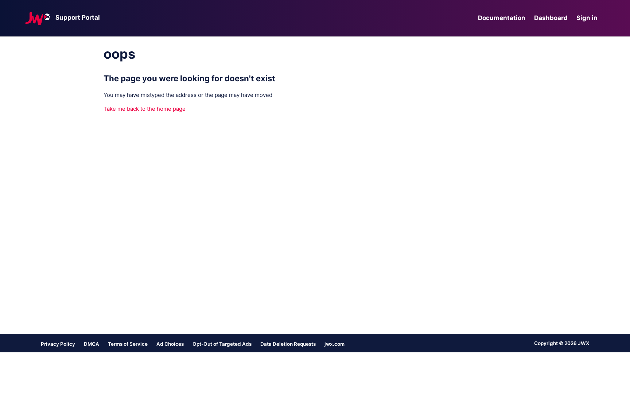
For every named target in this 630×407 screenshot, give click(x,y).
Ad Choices (170, 344)
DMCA (91, 344)
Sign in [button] (587, 17)
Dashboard (551, 17)
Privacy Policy (58, 344)
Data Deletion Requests (288, 344)
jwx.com (334, 344)
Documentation (501, 17)
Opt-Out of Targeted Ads (222, 344)
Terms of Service (128, 344)
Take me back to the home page (145, 108)
